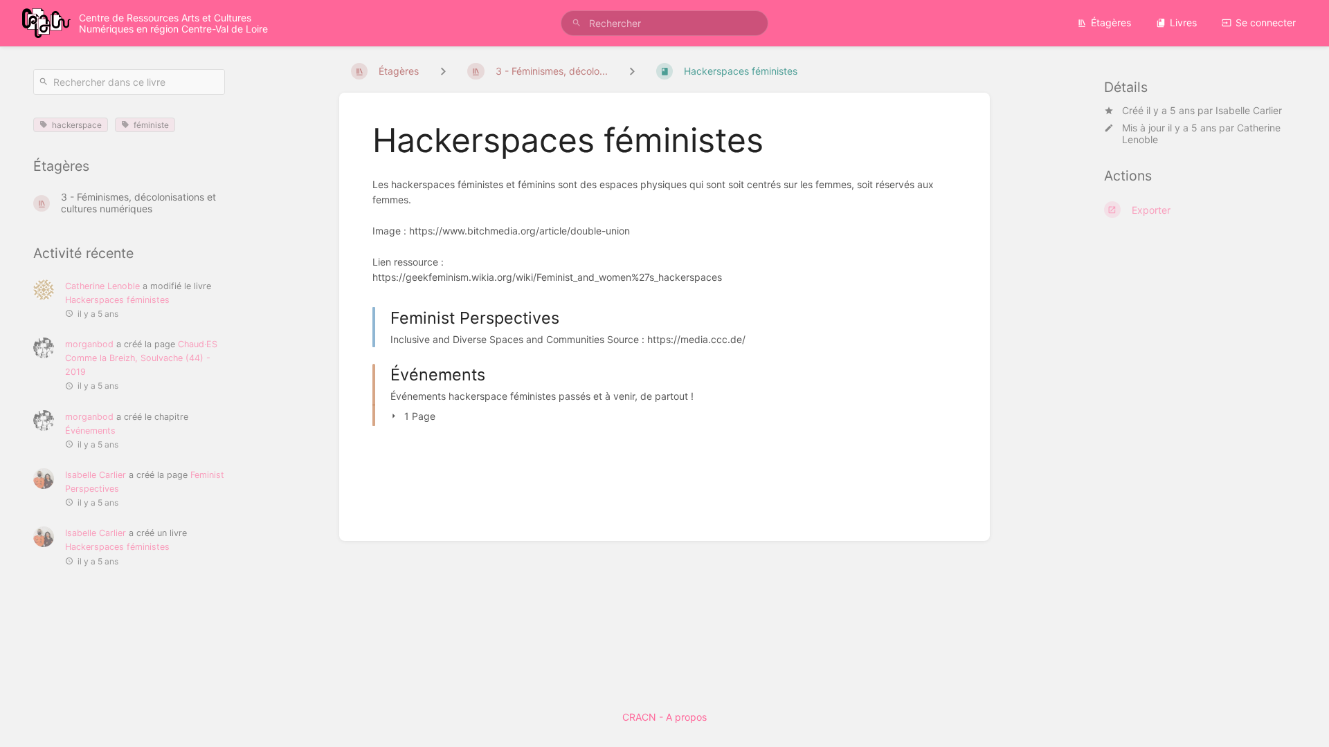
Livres (1183, 22)
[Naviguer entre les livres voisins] (632, 71)
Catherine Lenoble (102, 286)
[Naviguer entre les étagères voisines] (443, 71)
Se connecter (1266, 22)
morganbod (89, 344)
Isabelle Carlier (1248, 110)
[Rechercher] (576, 23)
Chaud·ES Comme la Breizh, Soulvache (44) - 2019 (141, 358)
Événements (90, 430)
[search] (664, 23)
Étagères (1111, 22)
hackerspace (77, 125)
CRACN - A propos (664, 717)
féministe (151, 125)
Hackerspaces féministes (117, 300)
